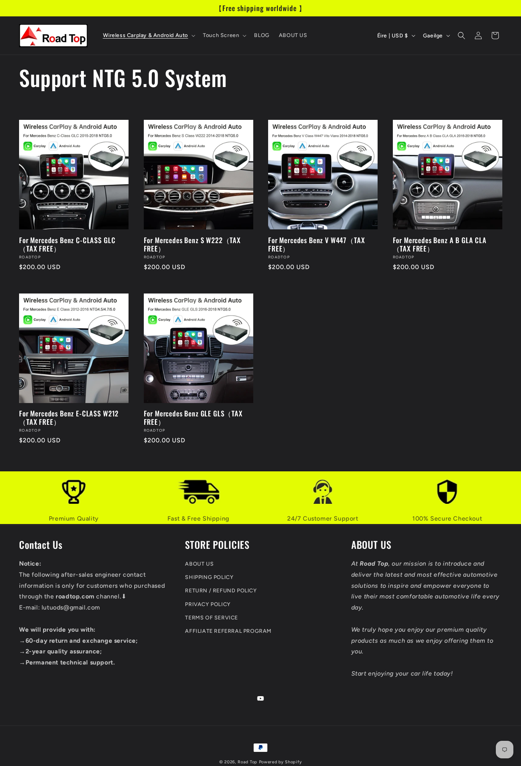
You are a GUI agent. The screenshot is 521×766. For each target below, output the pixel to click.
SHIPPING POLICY (209, 577)
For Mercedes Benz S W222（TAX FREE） (192, 244)
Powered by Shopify (280, 762)
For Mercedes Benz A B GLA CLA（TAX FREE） (440, 244)
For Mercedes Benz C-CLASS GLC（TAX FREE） (67, 244)
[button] (148, 35)
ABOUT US (199, 564)
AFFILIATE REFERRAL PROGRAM (228, 630)
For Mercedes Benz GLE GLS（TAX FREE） (193, 417)
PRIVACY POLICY (207, 604)
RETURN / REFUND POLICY (221, 590)
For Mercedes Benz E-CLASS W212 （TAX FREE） (69, 417)
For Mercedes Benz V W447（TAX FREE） (316, 244)
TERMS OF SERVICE (211, 617)
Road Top (247, 762)
